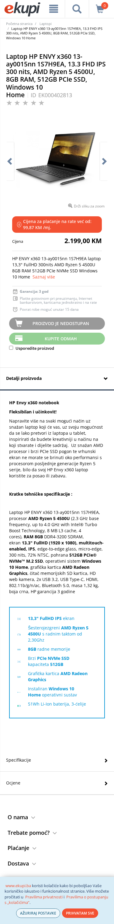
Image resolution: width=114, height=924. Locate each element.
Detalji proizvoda (24, 378)
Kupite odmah (61, 339)
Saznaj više (44, 277)
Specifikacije (18, 760)
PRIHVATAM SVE (80, 913)
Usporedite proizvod (34, 348)
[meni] (54, 9)
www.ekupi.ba (18, 885)
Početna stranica (19, 23)
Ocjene (13, 783)
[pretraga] (76, 9)
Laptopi (46, 23)
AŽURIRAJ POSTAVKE (38, 913)
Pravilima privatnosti (44, 897)
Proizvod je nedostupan (61, 323)
